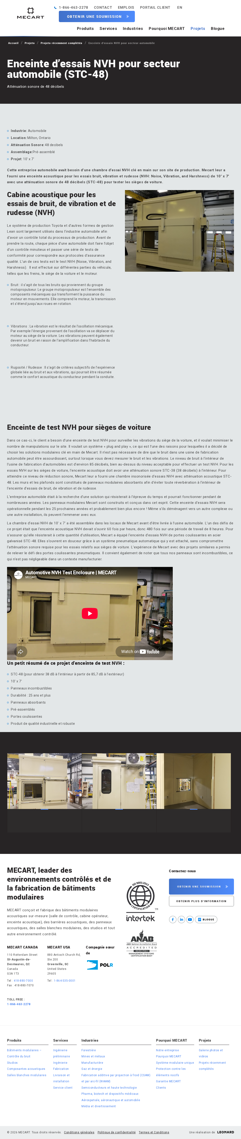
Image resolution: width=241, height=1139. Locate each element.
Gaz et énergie (91, 1069)
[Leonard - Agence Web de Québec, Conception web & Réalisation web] (225, 1132)
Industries (133, 28)
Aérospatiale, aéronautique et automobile (110, 1100)
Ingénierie (60, 1062)
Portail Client (155, 7)
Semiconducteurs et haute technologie (109, 1087)
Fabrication (61, 1069)
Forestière (88, 1050)
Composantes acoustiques (26, 1069)
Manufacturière (92, 1062)
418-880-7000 (23, 980)
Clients (161, 1087)
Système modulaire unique (175, 1062)
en (179, 7)
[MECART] (30, 13)
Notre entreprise (167, 1050)
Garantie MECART (168, 1081)
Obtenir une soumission (94, 16)
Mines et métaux (93, 1056)
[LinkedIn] (181, 919)
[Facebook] (173, 919)
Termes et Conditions (154, 1132)
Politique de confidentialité (117, 1132)
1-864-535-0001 (65, 980)
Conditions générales (79, 1132)
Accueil (13, 43)
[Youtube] (190, 919)
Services (108, 28)
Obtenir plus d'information (201, 901)
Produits (85, 28)
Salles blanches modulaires (26, 1075)
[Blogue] (206, 919)
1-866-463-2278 (73, 7)
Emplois (126, 7)
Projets (198, 28)
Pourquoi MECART (167, 28)
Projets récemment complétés (61, 43)
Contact (103, 7)
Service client (62, 1087)
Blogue (218, 28)
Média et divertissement (98, 1106)
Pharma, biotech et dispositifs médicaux (110, 1093)
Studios (12, 1062)
